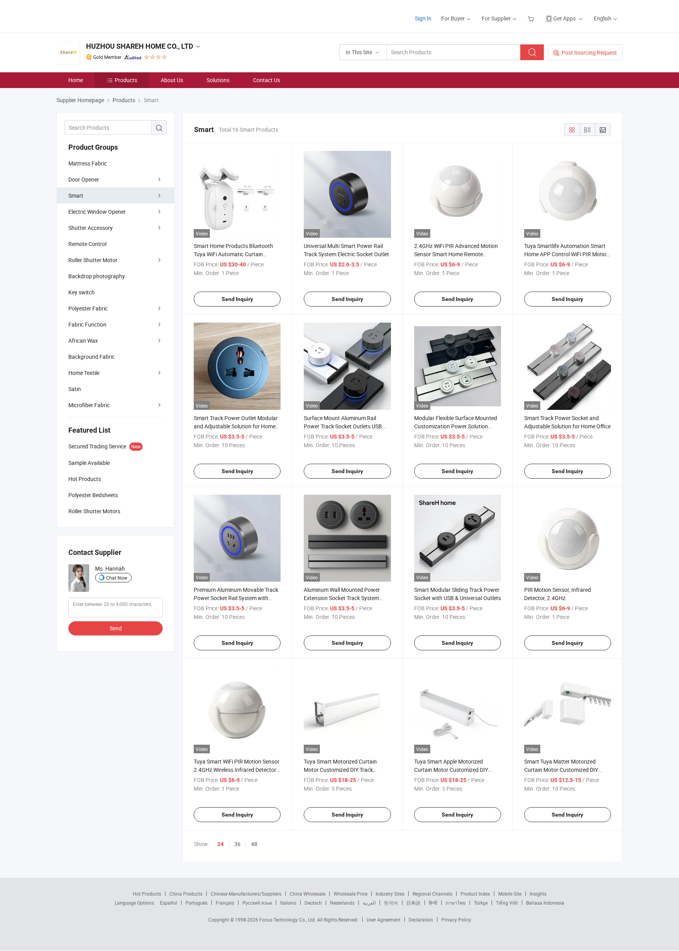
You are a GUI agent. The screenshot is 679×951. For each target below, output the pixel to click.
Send (116, 628)
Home (75, 80)
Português (196, 903)
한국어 (391, 903)
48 (254, 844)
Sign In (423, 18)
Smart (75, 195)
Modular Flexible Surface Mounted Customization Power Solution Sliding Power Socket (455, 426)
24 (220, 844)
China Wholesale (307, 893)
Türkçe (481, 903)
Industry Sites (390, 893)
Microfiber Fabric (89, 405)
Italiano (288, 903)
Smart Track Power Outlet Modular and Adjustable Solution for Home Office (236, 426)
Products (126, 80)
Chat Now (116, 578)
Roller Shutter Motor (92, 260)
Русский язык (257, 903)
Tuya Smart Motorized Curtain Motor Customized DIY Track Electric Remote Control (340, 770)
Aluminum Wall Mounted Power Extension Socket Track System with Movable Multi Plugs (342, 598)
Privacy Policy (456, 919)
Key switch (81, 292)
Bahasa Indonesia (545, 903)
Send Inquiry (237, 299)
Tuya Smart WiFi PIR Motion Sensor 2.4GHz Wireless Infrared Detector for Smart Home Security (236, 770)
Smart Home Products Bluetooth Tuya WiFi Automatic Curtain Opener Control (233, 254)
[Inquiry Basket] (532, 18)
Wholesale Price (350, 893)
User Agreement (383, 919)
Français (225, 903)
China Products (185, 893)
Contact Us (266, 80)
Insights (538, 893)
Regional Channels (432, 893)
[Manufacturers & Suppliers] (107, 15)
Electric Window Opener (97, 211)
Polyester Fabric (88, 308)
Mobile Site (509, 893)
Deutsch (313, 903)
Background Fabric (91, 356)
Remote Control (87, 244)
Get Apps (564, 18)
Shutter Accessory (90, 227)
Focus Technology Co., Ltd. (288, 919)
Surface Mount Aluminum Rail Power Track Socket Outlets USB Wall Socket (343, 426)
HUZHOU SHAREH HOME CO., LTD (139, 46)
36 (237, 844)
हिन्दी (433, 903)
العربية (369, 903)
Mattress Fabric (87, 163)
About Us (172, 80)
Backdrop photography (96, 276)
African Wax (83, 340)
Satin (74, 389)
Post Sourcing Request (589, 52)
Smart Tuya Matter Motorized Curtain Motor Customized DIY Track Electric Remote (561, 770)
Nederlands (342, 903)
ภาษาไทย (456, 903)
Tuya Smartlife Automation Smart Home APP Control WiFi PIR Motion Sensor (566, 254)
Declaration (421, 919)
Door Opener (83, 179)
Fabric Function (87, 324)
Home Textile (83, 372)
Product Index (475, 893)
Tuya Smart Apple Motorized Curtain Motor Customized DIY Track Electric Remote (451, 770)
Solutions (218, 80)
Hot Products (147, 893)
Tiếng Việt (507, 903)
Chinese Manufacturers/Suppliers (246, 893)
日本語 (413, 903)
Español (168, 903)
